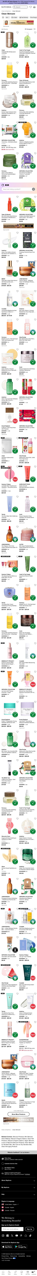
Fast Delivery (24, 17)
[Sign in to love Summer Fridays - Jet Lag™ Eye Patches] (35, 937)
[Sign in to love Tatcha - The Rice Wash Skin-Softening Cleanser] (17, 496)
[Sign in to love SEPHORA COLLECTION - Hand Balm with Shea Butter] (17, 937)
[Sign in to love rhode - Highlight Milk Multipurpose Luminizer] (17, 32)
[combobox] (20, 7)
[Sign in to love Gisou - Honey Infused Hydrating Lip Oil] (17, 849)
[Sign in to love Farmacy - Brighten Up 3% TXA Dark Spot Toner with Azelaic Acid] (35, 585)
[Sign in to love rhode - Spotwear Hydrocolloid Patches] (17, 438)
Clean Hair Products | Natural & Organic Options (18, 1139)
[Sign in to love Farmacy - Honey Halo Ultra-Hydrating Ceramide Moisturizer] (17, 790)
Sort (7, 17)
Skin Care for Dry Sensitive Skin (22, 1144)
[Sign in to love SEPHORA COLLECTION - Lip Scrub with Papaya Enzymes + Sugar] (17, 671)
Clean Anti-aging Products (9, 1146)
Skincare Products (18, 1137)
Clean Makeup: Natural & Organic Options (14, 1139)
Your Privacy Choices (7, 1258)
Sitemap (28, 1256)
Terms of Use (13, 1256)
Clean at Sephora (6, 11)
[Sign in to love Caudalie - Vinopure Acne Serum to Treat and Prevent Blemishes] (35, 1082)
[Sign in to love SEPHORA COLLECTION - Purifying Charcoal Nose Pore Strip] (35, 233)
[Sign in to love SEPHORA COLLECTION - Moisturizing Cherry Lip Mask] (35, 408)
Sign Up (29, 1229)
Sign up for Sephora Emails (10, 1225)
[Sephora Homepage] (6, 7)
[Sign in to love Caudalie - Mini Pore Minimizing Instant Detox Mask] (35, 965)
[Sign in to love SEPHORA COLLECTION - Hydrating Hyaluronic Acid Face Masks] (35, 760)
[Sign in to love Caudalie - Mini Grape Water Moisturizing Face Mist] (35, 643)
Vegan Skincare (29, 1140)
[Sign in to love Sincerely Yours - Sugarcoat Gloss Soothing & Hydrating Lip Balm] (17, 818)
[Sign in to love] (17, 62)
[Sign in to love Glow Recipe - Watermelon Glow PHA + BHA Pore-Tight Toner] (35, 438)
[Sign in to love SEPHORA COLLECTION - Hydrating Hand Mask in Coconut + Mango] (35, 879)
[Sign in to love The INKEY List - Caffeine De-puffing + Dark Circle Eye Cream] (17, 760)
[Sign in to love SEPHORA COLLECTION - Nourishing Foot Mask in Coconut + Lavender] (35, 153)
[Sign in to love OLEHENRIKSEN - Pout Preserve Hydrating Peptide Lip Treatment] (35, 1022)
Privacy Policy (5, 1256)
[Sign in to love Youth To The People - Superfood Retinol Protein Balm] (35, 556)
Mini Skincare (29, 1137)
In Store (15, 17)
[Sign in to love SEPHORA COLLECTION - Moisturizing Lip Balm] (35, 379)
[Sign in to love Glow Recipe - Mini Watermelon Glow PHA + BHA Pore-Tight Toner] (35, 319)
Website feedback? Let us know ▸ (18, 1152)
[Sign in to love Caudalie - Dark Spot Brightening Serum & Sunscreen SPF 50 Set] (35, 909)
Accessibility (21, 1256)
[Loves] (30, 7)
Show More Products (18, 1114)
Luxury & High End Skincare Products (13, 1142)
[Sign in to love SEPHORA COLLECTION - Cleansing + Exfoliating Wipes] (17, 122)
